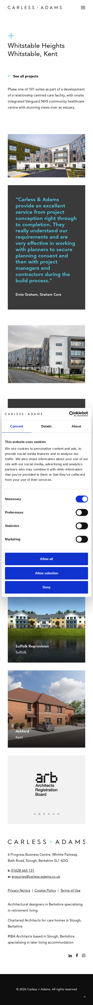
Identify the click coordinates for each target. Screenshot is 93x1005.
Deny (46, 587)
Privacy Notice (19, 891)
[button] (83, 7)
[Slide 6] (58, 814)
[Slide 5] (53, 814)
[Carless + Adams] (35, 7)
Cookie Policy (45, 891)
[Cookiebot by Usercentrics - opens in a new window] (69, 414)
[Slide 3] (44, 814)
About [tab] (76, 426)
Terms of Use (70, 891)
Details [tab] (46, 426)
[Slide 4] (48, 814)
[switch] (82, 512)
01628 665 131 (22, 871)
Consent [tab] (16, 426)
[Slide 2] (39, 814)
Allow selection (46, 573)
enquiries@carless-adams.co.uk (36, 877)
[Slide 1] (34, 814)
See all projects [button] (25, 76)
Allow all (46, 559)
